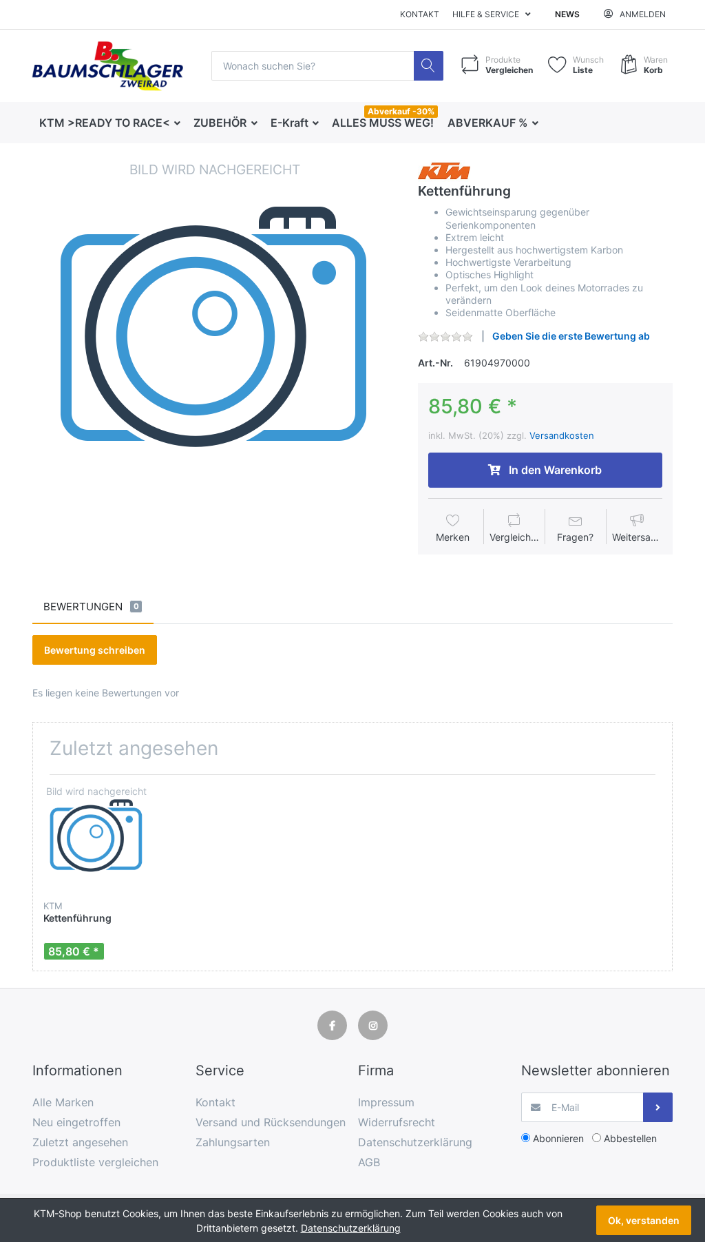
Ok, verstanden (644, 1220)
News (567, 14)
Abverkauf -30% (401, 111)
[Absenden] (658, 1107)
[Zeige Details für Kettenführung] (96, 838)
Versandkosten (561, 435)
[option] (214, 342)
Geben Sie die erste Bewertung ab (571, 336)
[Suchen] (428, 66)
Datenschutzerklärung (351, 1228)
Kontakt (419, 14)
